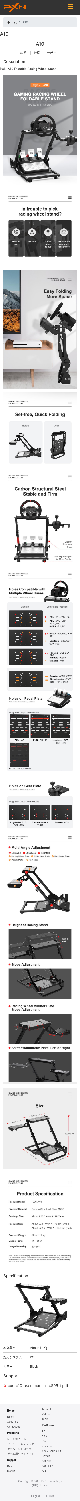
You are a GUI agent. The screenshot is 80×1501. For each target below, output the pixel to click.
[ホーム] (15, 8)
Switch (46, 1456)
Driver (11, 1466)
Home (11, 1410)
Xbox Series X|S (52, 1451)
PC (32, 1357)
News (10, 1416)
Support (12, 1460)
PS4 (44, 1441)
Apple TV (47, 1465)
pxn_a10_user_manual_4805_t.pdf (38, 1385)
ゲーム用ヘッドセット (20, 1453)
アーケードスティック (20, 1444)
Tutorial (46, 1409)
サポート (53, 53)
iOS (44, 1470)
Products (13, 1433)
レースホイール (16, 1439)
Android (47, 1460)
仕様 (37, 53)
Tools (45, 1419)
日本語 (50, 1496)
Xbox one (48, 1446)
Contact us (13, 1426)
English (35, 1496)
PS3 (44, 1436)
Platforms (48, 1425)
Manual (11, 1471)
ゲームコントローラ (19, 1448)
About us (12, 1421)
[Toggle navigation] (70, 8)
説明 (23, 53)
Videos (46, 1414)
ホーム (12, 22)
